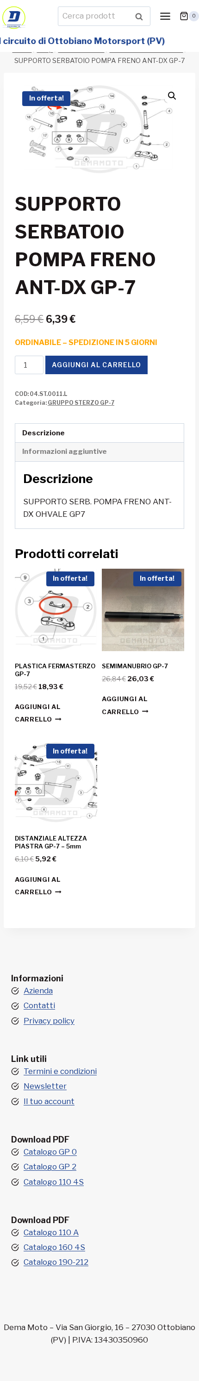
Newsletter (45, 1086)
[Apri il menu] (165, 16)
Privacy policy (49, 1020)
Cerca (141, 16)
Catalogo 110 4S (54, 1181)
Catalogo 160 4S (54, 1247)
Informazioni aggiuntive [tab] (64, 451)
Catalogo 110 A (51, 1232)
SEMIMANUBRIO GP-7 (135, 666)
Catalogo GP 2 (50, 1166)
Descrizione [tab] (43, 432)
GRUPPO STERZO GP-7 (81, 403)
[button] (172, 96)
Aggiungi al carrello (96, 365)
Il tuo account (49, 1101)
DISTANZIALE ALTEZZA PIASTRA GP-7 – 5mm (51, 842)
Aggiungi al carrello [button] (37, 713)
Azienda (38, 990)
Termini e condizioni (60, 1071)
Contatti (39, 1005)
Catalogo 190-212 (56, 1262)
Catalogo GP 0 (50, 1151)
